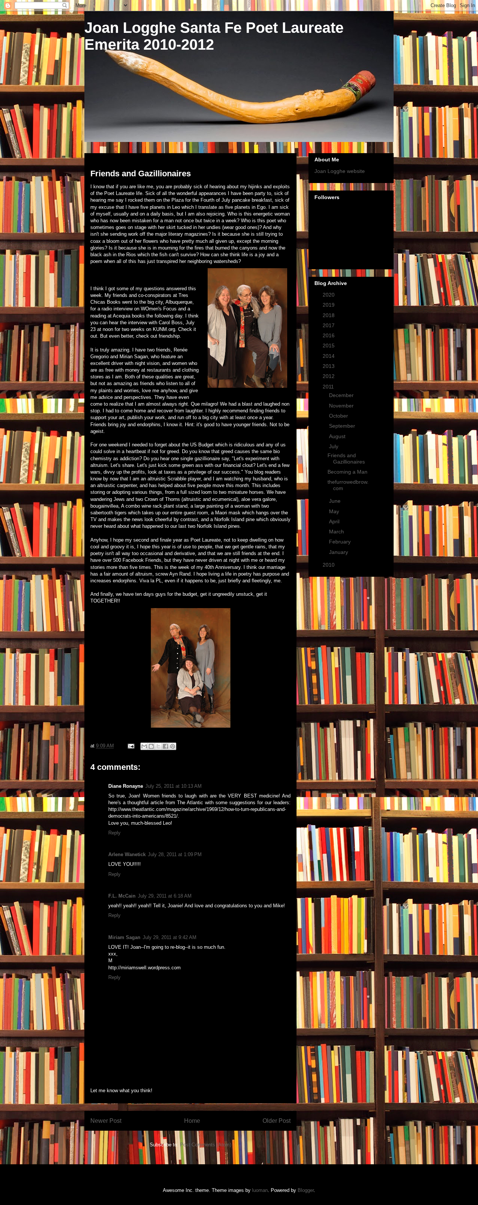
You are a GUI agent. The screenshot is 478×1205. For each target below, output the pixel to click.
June (335, 501)
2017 (329, 325)
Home (192, 1121)
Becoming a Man (347, 472)
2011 (329, 387)
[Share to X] (158, 746)
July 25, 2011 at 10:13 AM (173, 786)
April (335, 521)
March (337, 532)
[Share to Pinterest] (172, 746)
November (342, 406)
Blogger (306, 1190)
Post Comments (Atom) (205, 1144)
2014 (329, 356)
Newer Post (105, 1121)
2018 (329, 315)
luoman (260, 1190)
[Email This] (144, 746)
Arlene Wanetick (127, 854)
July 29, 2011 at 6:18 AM (165, 896)
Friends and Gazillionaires (346, 458)
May (335, 511)
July (334, 446)
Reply (114, 833)
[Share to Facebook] (165, 746)
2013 (329, 366)
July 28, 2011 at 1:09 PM (175, 854)
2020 (329, 295)
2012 (329, 376)
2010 (329, 565)
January (339, 552)
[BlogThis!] (151, 746)
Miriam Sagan (124, 937)
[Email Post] (130, 746)
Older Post (277, 1121)
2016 (329, 335)
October (339, 416)
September (343, 426)
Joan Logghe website (339, 171)
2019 (329, 305)
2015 (329, 346)
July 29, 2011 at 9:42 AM (169, 937)
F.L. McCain (122, 896)
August (338, 436)
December (342, 395)
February (340, 542)
